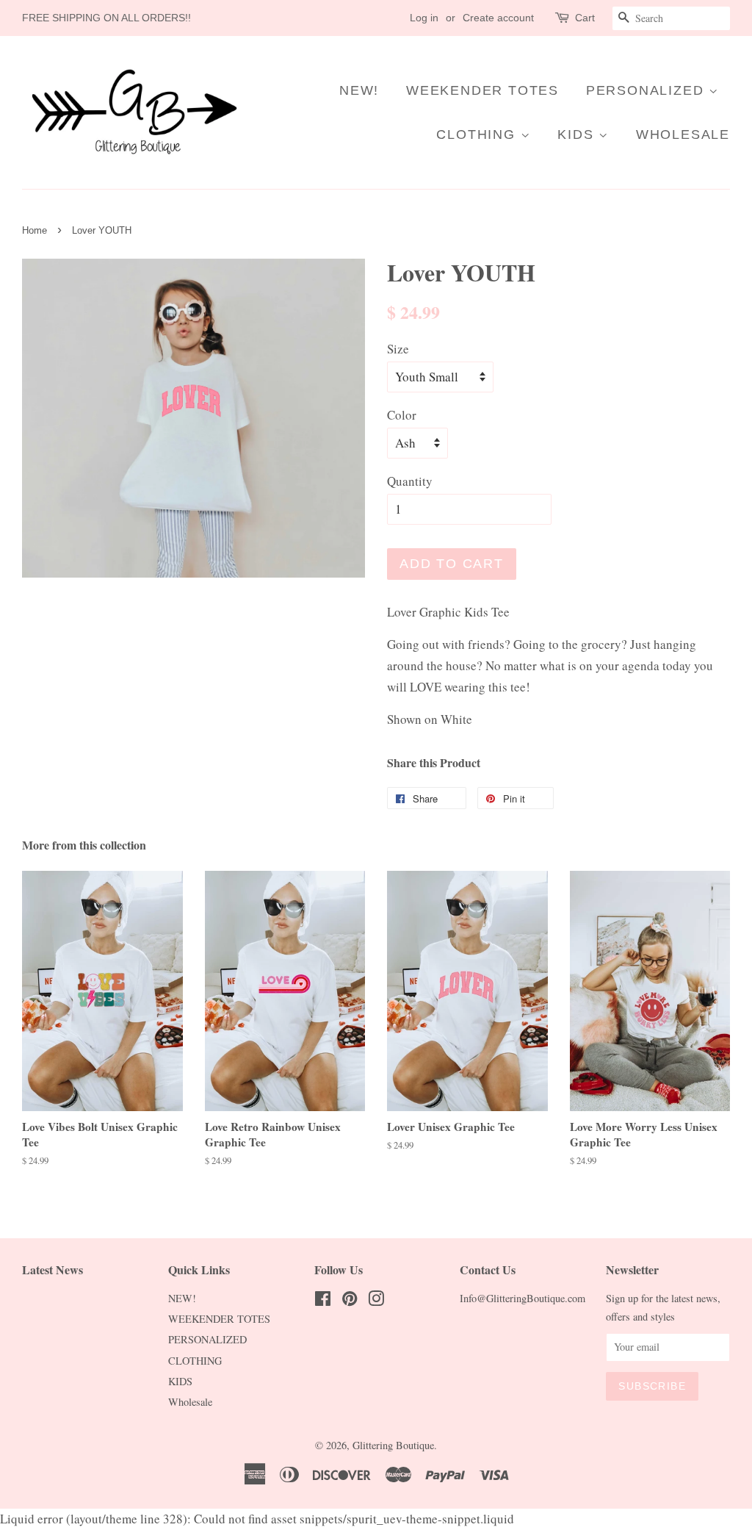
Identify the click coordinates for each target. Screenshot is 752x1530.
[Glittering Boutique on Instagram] (376, 1301)
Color (401, 414)
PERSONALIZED (647, 90)
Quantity (410, 481)
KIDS (578, 134)
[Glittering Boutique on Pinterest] (349, 1301)
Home (34, 230)
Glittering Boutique (393, 1445)
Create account (498, 18)
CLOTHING (478, 134)
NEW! (359, 90)
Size (398, 348)
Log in (424, 18)
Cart (585, 18)
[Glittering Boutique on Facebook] (322, 1301)
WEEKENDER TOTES (482, 90)
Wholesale (683, 134)
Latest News (52, 1269)
